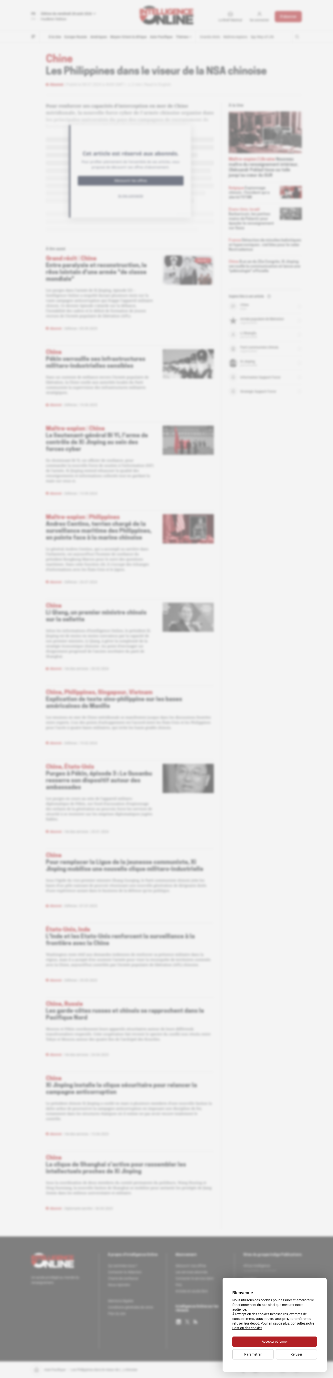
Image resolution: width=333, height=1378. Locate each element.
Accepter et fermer (275, 1341)
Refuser (296, 1354)
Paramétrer (253, 1354)
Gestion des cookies (247, 1328)
